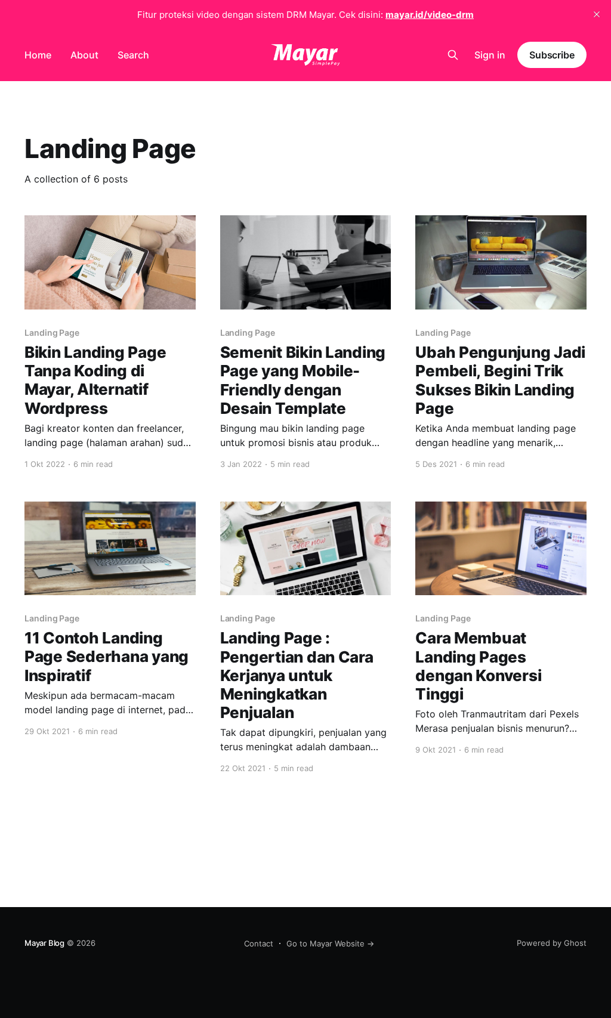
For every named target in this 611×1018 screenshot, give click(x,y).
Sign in (489, 55)
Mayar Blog (44, 943)
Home (37, 55)
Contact (258, 943)
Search (133, 55)
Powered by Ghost (552, 943)
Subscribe (552, 55)
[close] (596, 14)
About (84, 55)
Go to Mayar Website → (330, 943)
